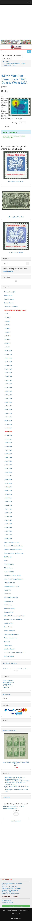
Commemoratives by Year (11, 634)
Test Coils (7, 641)
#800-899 (7, 343)
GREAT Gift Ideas (9, 571)
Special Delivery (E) (9, 630)
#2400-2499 (8, 402)
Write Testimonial (16, 821)
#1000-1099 (8, 350)
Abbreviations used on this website (12, 883)
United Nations (8, 645)
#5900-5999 (8, 531)
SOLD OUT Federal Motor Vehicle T (14, 652)
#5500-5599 (8, 516)
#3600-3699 (8, 446)
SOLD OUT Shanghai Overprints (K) (14, 616)
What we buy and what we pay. (11, 894)
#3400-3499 (8, 439)
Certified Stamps (8, 303)
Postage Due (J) (8, 601)
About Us (4, 885)
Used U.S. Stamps (9, 649)
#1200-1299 (8, 358)
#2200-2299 (8, 395)
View (16, 814)
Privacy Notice (7, 684)
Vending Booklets (9, 656)
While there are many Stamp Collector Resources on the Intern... (13, 807)
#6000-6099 (8, 535)
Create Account (6, 900)
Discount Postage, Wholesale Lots (13, 553)
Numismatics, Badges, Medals (12, 575)
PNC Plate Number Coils (11, 597)
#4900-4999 (8, 494)
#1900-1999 (8, 384)
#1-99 (6, 314)
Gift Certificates (8, 568)
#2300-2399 (8, 398)
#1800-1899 (8, 380)
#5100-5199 (8, 501)
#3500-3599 (8, 443)
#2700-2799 (8, 413)
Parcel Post (7, 590)
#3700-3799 (8, 450)
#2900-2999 (8, 420)
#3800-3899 (8, 454)
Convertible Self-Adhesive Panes (13, 546)
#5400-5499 (8, 513)
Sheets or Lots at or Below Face (13, 619)
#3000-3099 (8, 424)
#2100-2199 (8, 391)
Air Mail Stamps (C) (9, 292)
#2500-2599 (8, 406)
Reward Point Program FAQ (10, 890)
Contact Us (6, 687)
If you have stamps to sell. (9, 886)
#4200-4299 (8, 468)
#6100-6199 (8, 538)
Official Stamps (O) (9, 583)
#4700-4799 (8, 487)
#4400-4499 (8, 476)
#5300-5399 (8, 509)
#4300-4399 (8, 472)
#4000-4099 (8, 461)
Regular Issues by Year (10, 638)
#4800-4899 (8, 490)
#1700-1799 (8, 376)
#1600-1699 (8, 373)
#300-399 (7, 325)
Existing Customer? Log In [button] (16, 906)
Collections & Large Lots (11, 306)
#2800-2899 (8, 417)
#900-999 (7, 347)
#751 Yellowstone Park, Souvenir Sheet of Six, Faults (16, 763)
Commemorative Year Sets (11, 542)
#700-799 (7, 339)
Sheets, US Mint (8, 623)
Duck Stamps (8, 557)
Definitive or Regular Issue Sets (13, 549)
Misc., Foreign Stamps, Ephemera (13, 579)
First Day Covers (9, 564)
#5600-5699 (8, 520)
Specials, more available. (10, 730)
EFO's (6, 560)
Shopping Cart (7, 694)
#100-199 (7, 317)
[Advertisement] (16, 22)
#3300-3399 (8, 435)
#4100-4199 (8, 465)
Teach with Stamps (8, 680)
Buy (7, 126)
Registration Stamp (9, 608)
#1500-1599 (8, 369)
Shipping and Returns (8, 892)
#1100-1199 (8, 354)
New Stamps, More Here (10, 663)
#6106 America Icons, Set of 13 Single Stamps (16, 669)
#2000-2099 (8, 387)
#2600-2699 (8, 409)
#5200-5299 (8, 505)
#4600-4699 (8, 483)
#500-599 (7, 332)
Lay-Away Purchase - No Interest (11, 888)
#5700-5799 (8, 524)
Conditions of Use (8, 686)
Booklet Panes (8, 295)
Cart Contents (8, 55)
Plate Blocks (7, 594)
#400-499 (7, 328)
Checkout (18, 55)
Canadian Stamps (9, 299)
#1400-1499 (8, 365)
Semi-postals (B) (8, 612)
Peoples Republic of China (11, 586)
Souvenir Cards (8, 627)
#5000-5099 (8, 498)
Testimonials (6, 797)
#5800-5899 (8, 527)
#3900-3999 (8, 457)
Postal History (8, 605)
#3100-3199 (8, 428)
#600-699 (7, 336)
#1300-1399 (8, 361)
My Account (6, 58)
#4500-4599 (8, 479)
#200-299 (7, 321)
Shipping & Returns (8, 682)
